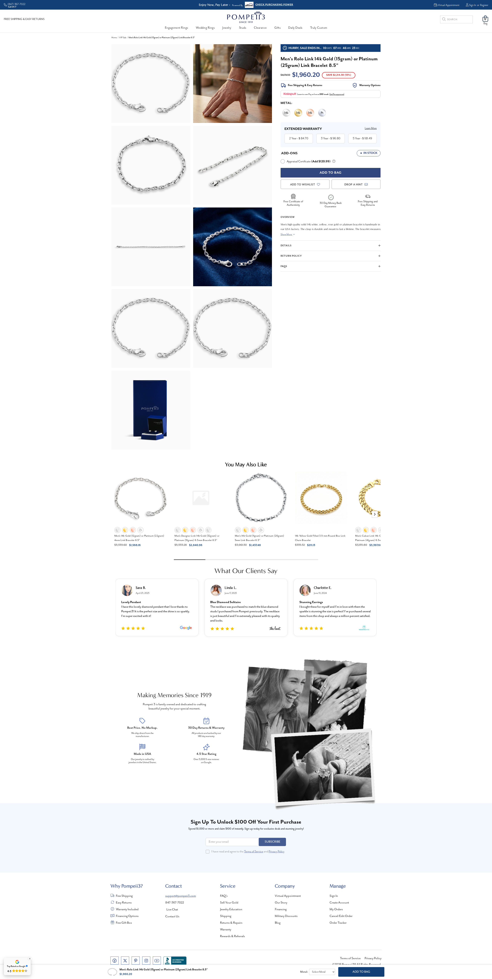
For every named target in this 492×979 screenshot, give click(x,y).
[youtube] (157, 961)
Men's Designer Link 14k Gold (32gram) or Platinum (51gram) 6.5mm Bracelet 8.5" (197, 538)
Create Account (339, 902)
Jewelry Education (231, 909)
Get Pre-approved (336, 94)
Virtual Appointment (288, 896)
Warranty (225, 929)
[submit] (444, 20)
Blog (277, 923)
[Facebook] (115, 961)
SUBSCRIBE (272, 842)
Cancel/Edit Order (341, 916)
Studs (242, 28)
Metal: (287, 103)
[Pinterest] (136, 961)
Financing (281, 909)
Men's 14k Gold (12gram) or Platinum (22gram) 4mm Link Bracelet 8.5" (139, 538)
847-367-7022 (174, 902)
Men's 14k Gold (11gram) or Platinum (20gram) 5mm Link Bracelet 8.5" (259, 538)
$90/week (324, 94)
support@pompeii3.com (180, 896)
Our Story (281, 902)
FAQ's (224, 896)
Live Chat (172, 909)
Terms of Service (253, 851)
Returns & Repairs (231, 923)
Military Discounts (286, 916)
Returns (260, 4)
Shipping (225, 916)
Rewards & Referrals (232, 936)
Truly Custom (318, 28)
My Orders (336, 909)
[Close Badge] (30, 959)
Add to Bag (361, 972)
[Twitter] (125, 961)
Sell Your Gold (229, 902)
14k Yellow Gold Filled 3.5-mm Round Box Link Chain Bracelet (320, 538)
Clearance (260, 28)
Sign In (472, 5)
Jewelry (226, 28)
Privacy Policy (276, 851)
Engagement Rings (176, 28)
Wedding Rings (205, 28)
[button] (375, 514)
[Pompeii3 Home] (246, 17)
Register (484, 5)
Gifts (277, 28)
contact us (172, 916)
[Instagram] (146, 961)
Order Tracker (338, 923)
